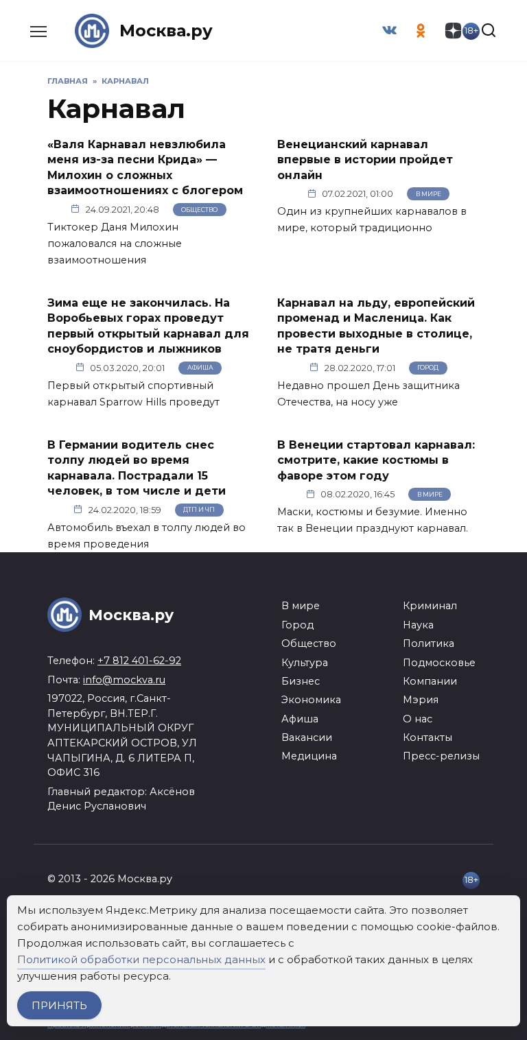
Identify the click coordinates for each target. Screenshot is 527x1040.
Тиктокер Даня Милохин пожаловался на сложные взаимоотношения (114, 243)
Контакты (427, 737)
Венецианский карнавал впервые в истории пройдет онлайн (365, 160)
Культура (304, 663)
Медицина (309, 756)
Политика (428, 643)
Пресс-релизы (441, 756)
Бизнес (300, 681)
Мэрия (420, 700)
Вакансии (306, 737)
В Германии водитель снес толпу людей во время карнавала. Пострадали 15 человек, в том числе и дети (136, 467)
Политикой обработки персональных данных (141, 959)
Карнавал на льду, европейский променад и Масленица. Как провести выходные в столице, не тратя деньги (376, 325)
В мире (428, 194)
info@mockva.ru (124, 680)
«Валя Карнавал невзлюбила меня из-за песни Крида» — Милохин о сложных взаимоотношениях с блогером (145, 167)
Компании (430, 681)
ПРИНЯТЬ (59, 1005)
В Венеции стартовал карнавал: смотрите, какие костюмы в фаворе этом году (376, 460)
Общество (199, 209)
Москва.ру (166, 30)
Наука (418, 625)
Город (427, 367)
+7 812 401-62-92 (139, 660)
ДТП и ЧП (199, 509)
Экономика (311, 700)
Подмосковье (439, 663)
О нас (417, 719)
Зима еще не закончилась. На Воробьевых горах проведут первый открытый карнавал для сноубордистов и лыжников (148, 325)
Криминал (430, 606)
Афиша (200, 367)
